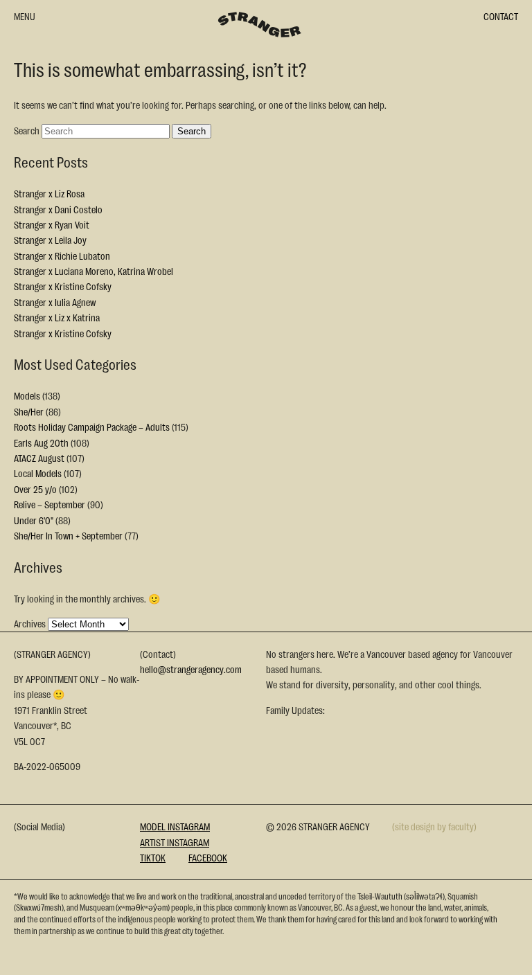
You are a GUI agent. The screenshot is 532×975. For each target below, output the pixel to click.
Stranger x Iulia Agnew (55, 301)
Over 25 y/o (35, 488)
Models (27, 395)
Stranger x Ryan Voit (51, 224)
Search (26, 130)
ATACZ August (39, 457)
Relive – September (49, 504)
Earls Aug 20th (41, 442)
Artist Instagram (174, 842)
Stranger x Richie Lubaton (62, 255)
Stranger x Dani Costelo (58, 209)
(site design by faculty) (434, 826)
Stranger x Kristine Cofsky (63, 286)
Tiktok (153, 857)
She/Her (29, 411)
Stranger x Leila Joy (50, 239)
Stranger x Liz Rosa (49, 193)
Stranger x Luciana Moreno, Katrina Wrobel (93, 270)
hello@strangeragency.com (191, 668)
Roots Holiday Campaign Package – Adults (92, 426)
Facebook (207, 857)
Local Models (38, 472)
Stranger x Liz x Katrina (57, 317)
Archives (30, 623)
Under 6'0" (33, 520)
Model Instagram (175, 826)
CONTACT (501, 15)
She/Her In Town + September (68, 535)
